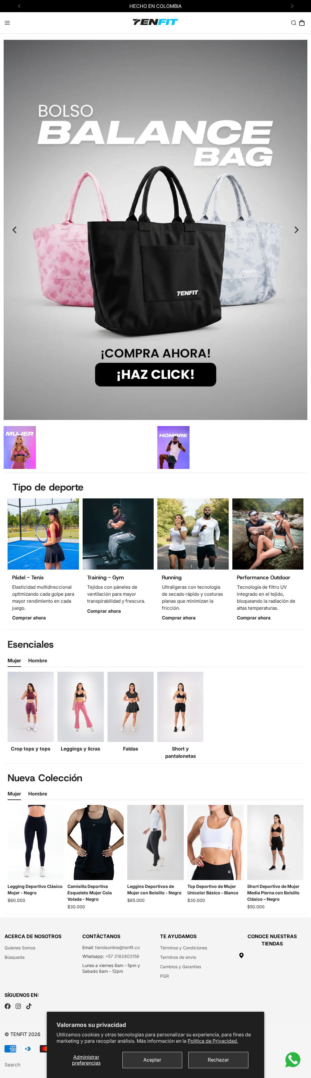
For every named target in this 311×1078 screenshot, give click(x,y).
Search (12, 1065)
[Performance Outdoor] (268, 534)
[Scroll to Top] (299, 1045)
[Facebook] (8, 1006)
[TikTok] (29, 1006)
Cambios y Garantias (180, 966)
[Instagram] (18, 1006)
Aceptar (152, 1060)
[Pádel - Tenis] (43, 534)
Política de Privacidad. (213, 1041)
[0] (302, 23)
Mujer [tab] (14, 660)
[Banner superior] (20, 447)
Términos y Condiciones (183, 947)
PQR (164, 976)
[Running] (193, 534)
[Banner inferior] (173, 447)
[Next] (292, 6)
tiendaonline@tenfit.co (117, 947)
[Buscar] (294, 22)
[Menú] (7, 22)
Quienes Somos (20, 947)
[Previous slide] (15, 230)
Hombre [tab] (37, 660)
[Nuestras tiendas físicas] (272, 955)
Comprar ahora (29, 618)
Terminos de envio (178, 957)
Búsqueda (15, 957)
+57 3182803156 (122, 956)
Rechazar (218, 1060)
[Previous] (19, 6)
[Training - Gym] (118, 534)
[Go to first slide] (296, 230)
